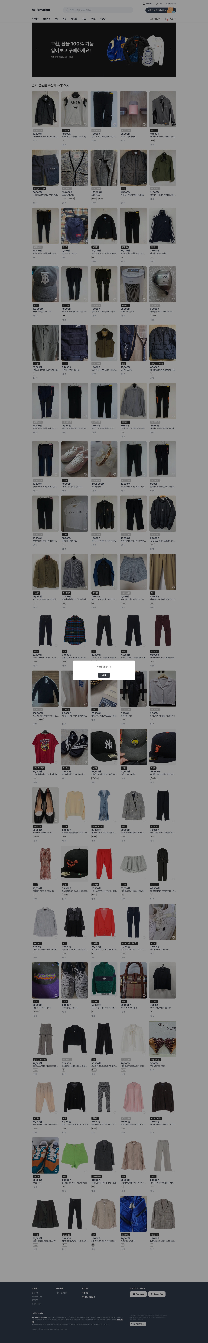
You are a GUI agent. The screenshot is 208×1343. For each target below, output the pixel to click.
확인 (104, 675)
